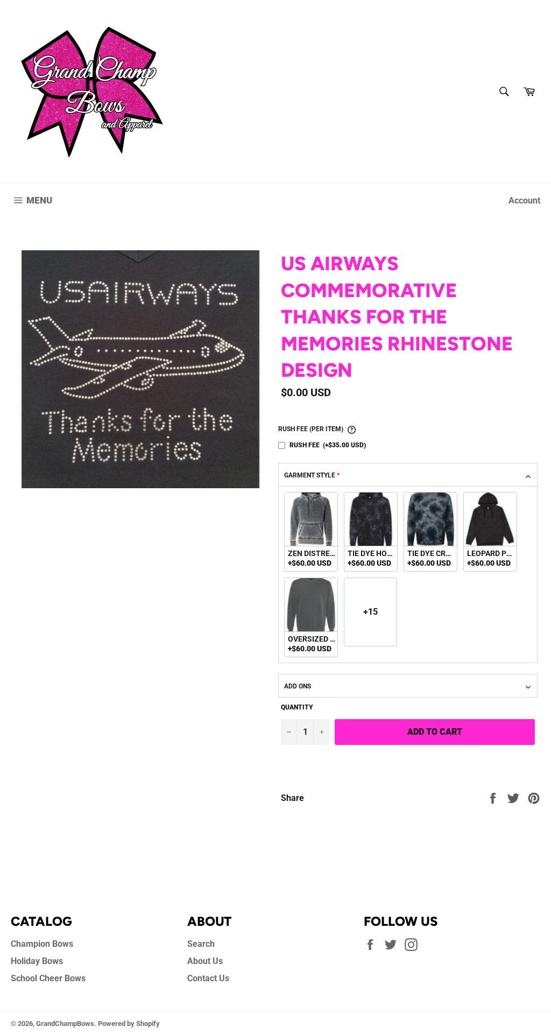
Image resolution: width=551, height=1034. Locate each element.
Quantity (297, 707)
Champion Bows (42, 944)
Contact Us (208, 978)
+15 (370, 612)
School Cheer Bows (48, 978)
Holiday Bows (37, 961)
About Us (205, 961)
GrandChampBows (65, 1023)
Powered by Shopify (129, 1023)
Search (201, 944)
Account (524, 200)
